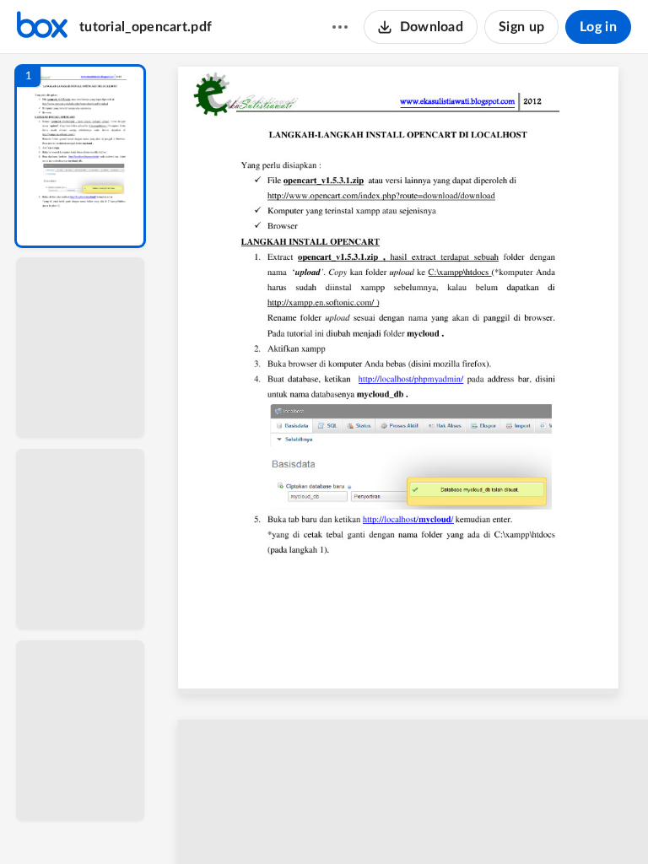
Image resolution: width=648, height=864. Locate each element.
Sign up (521, 27)
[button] (80, 156)
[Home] (42, 27)
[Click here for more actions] (340, 27)
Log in (598, 27)
